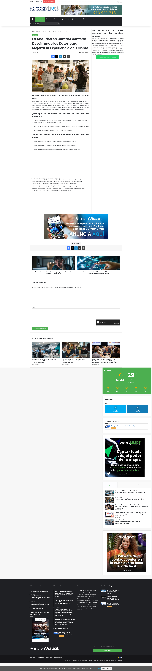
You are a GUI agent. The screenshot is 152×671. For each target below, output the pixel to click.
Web (79, 314)
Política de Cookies (87, 660)
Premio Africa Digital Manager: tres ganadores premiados (87, 608)
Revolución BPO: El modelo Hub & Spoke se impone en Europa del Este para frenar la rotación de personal (44, 361)
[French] (121, 657)
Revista (79, 660)
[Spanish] (118, 657)
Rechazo (109, 668)
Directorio (74, 660)
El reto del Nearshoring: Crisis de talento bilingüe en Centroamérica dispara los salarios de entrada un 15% (76, 361)
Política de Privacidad (98, 660)
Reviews (86, 19)
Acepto (103, 668)
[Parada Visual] (44, 8)
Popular (110, 485)
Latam (49, 19)
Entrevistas (77, 19)
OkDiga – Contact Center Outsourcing (123, 426)
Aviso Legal (107, 660)
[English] (120, 657)
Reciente (125, 485)
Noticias (40, 19)
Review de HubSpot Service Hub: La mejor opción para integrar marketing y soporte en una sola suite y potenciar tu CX (130, 514)
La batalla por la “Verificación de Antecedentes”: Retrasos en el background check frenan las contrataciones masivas (129, 521)
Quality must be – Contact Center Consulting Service (113, 598)
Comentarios (142, 485)
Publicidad (119, 660)
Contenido (76, 243)
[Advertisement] (60, 163)
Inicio (34, 31)
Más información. (97, 668)
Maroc (57, 19)
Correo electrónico (37, 314)
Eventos (66, 19)
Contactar (113, 660)
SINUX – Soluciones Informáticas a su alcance (113, 591)
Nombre (34, 307)
